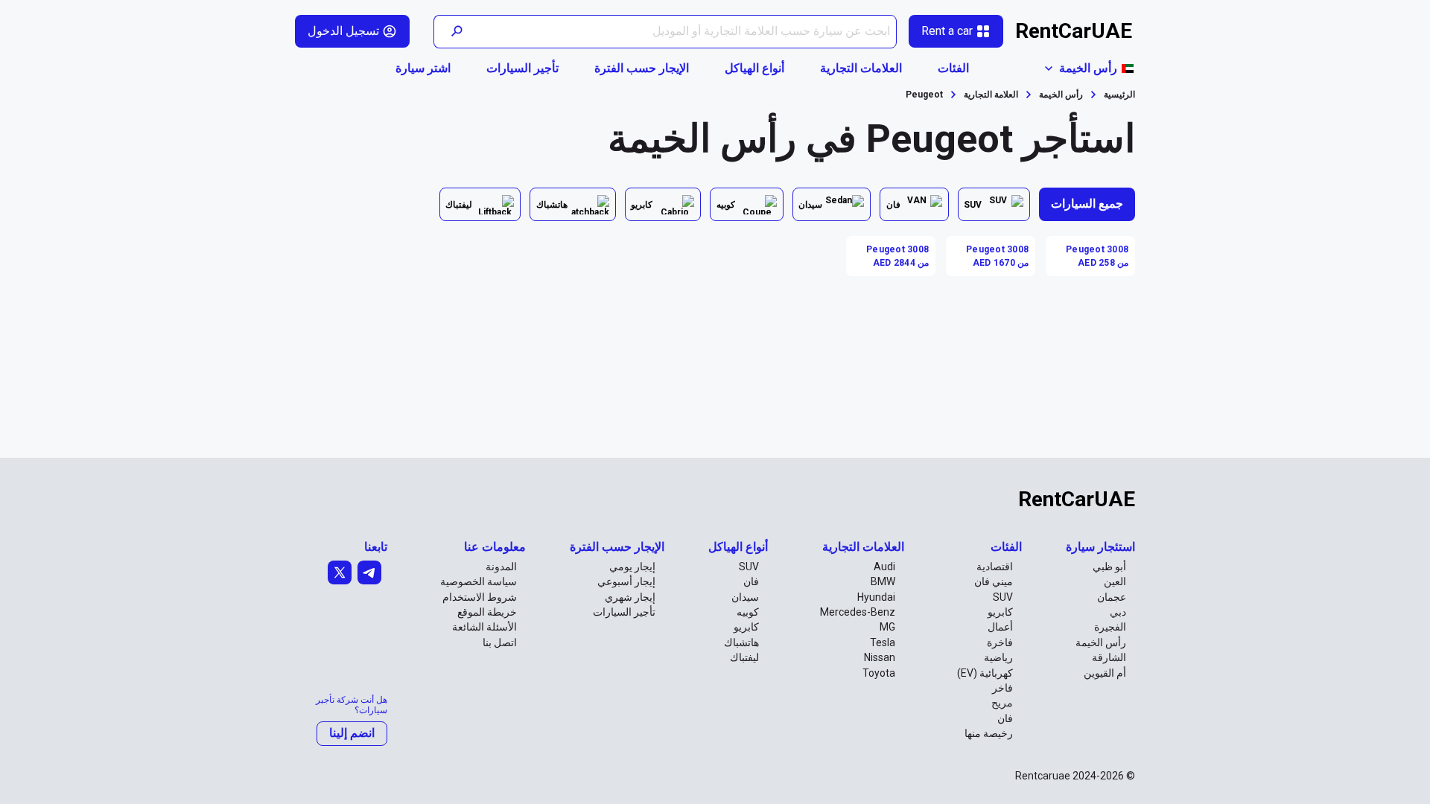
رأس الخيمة (1100, 642)
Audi (884, 566)
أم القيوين (1105, 673)
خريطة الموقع (487, 612)
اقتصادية (994, 566)
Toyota (878, 673)
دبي (1118, 612)
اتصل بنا (500, 642)
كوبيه (748, 612)
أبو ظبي (1109, 566)
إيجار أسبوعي (626, 581)
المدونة (501, 566)
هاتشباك (741, 642)
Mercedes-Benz (857, 612)
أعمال (1000, 627)
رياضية (998, 657)
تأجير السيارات (522, 68)
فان (1005, 718)
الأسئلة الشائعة (484, 627)
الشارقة (1109, 657)
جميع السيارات (1087, 204)
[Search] (456, 31)
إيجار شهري (630, 597)
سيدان (745, 597)
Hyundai (876, 597)
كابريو (1000, 612)
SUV (1003, 597)
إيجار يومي (632, 566)
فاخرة (1000, 642)
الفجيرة (1110, 627)
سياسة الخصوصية (478, 581)
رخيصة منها (989, 733)
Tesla (882, 642)
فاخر (1002, 688)
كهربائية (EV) (985, 673)
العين (1115, 581)
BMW (883, 581)
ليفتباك (744, 657)
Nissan (879, 657)
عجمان (1111, 597)
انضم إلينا (352, 733)
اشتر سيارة (423, 68)
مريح (1002, 703)
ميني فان (993, 581)
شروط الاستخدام (479, 597)
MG (887, 627)
